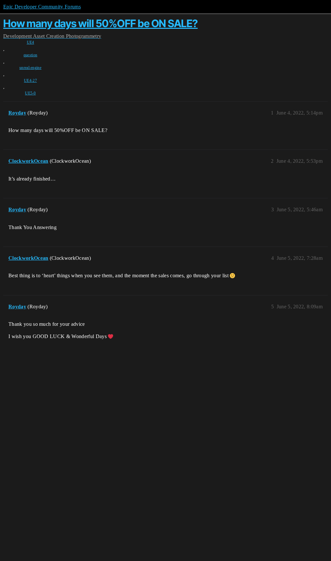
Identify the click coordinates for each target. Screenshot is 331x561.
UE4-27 (30, 80)
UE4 (30, 42)
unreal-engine (30, 67)
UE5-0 (30, 93)
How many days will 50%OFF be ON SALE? (100, 23)
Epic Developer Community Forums (42, 6)
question (30, 55)
